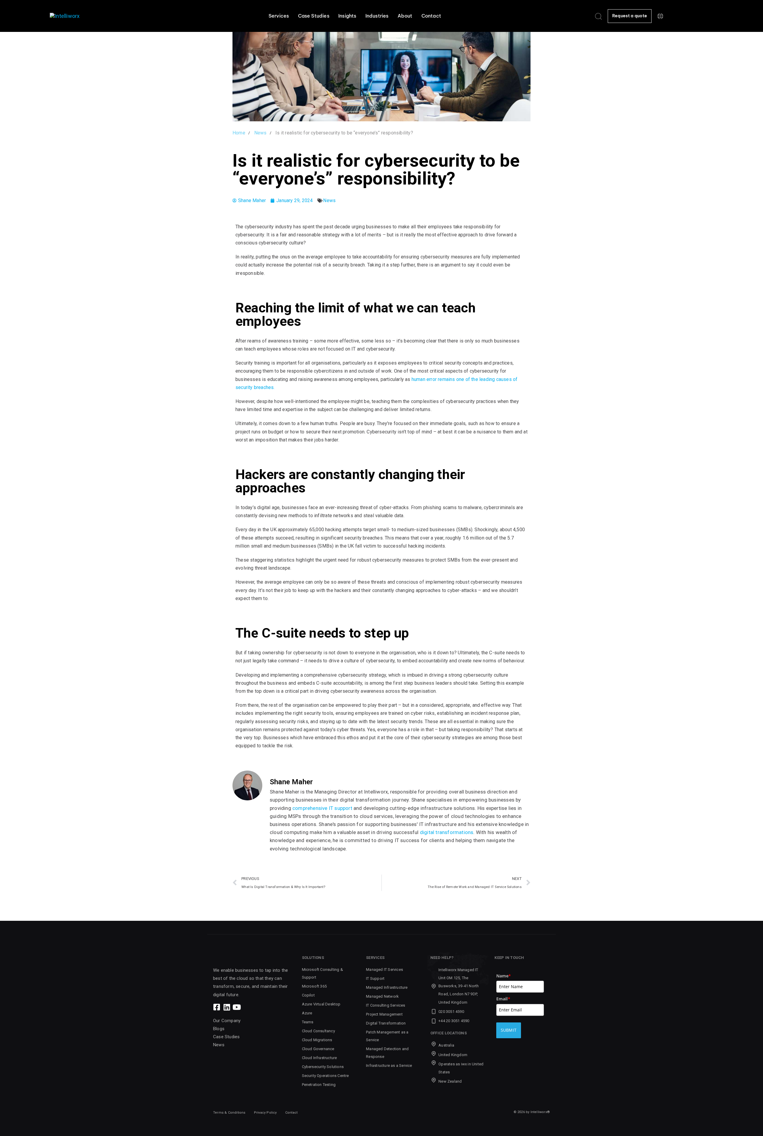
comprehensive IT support (322, 808)
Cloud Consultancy (318, 1031)
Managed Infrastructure (386, 987)
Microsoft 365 (314, 986)
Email (503, 999)
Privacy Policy (265, 1113)
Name (503, 976)
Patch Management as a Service (387, 1036)
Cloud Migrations (317, 1040)
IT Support (375, 978)
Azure (307, 1013)
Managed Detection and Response (387, 1053)
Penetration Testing (319, 1084)
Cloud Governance (318, 1049)
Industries (377, 16)
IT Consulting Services (385, 1005)
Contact (431, 16)
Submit (509, 1030)
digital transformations (447, 832)
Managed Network (382, 996)
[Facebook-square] (217, 1007)
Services (279, 16)
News (329, 200)
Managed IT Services (384, 969)
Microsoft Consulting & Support (322, 973)
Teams (308, 1022)
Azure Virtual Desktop (321, 1004)
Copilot (308, 995)
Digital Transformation (386, 1023)
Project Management (384, 1014)
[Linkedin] (226, 1007)
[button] (598, 16)
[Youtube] (236, 1007)
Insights (347, 16)
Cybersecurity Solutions (323, 1066)
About (405, 16)
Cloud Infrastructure (319, 1058)
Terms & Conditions (229, 1113)
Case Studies (313, 16)
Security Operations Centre (325, 1075)
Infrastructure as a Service (389, 1065)
